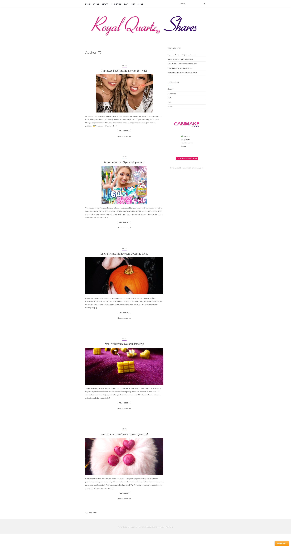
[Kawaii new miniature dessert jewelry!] (124, 456)
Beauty (105, 4)
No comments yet (124, 136)
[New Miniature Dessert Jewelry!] (124, 366)
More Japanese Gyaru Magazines (124, 162)
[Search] (204, 4)
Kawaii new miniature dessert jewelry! (124, 434)
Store (96, 4)
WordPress (169, 527)
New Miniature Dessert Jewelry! (124, 344)
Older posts (91, 513)
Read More (124, 131)
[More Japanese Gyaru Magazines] (124, 185)
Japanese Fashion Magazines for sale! (124, 70)
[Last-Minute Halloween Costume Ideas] (124, 275)
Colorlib (154, 527)
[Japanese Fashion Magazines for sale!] (124, 93)
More (140, 4)
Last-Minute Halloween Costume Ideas (124, 253)
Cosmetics (116, 4)
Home (87, 4)
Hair (133, 4)
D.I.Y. (126, 4)
